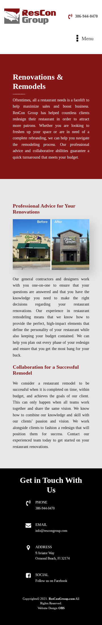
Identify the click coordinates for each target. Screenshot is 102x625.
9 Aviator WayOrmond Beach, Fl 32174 (52, 555)
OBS (61, 608)
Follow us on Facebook (51, 581)
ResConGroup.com (62, 598)
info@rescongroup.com (51, 531)
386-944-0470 (86, 16)
